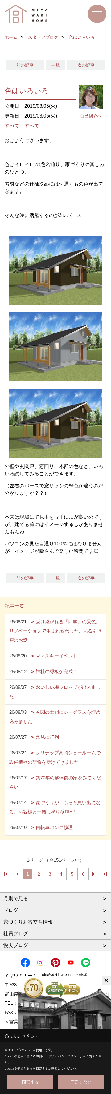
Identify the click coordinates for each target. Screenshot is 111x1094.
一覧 (55, 65)
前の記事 (25, 65)
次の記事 (86, 65)
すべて (12, 125)
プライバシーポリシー (64, 1056)
